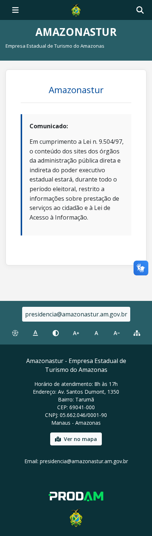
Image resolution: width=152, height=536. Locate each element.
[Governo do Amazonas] (76, 9)
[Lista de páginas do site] (137, 333)
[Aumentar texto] (75, 333)
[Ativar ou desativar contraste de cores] (55, 333)
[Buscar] (140, 10)
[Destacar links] (35, 333)
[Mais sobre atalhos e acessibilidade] (15, 333)
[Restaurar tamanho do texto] (96, 333)
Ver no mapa (80, 438)
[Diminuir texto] (116, 333)
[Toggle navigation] (15, 10)
